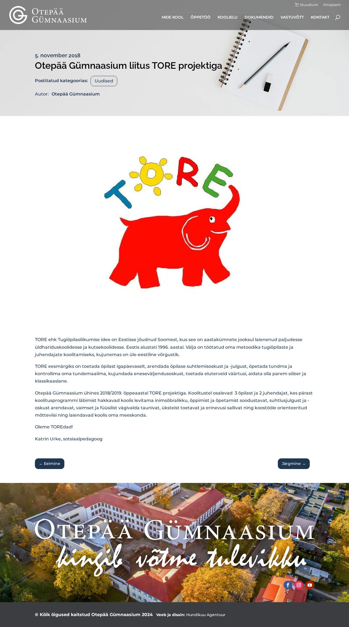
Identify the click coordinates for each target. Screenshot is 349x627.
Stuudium (309, 5)
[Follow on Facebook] (288, 585)
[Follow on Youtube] (309, 585)
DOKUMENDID (259, 17)
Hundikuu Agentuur (205, 614)
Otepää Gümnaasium (76, 94)
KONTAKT (320, 17)
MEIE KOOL (172, 17)
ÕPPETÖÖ (200, 17)
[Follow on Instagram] (298, 585)
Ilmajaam (332, 5)
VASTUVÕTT (292, 17)
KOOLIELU (227, 17)
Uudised (104, 80)
